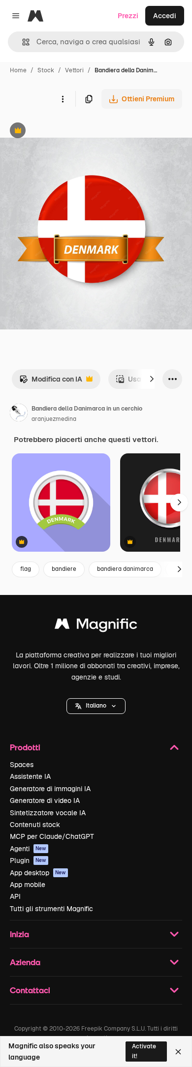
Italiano (96, 706)
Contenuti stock (35, 824)
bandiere (64, 569)
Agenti (28, 848)
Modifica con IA (50, 382)
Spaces (21, 764)
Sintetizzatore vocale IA (48, 812)
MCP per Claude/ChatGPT (52, 836)
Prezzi (128, 15)
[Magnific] (96, 626)
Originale (65, 131)
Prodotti (25, 747)
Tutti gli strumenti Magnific (51, 908)
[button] (96, 706)
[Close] (178, 1052)
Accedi (164, 15)
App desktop (38, 872)
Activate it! (144, 1051)
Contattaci (30, 990)
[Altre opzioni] (62, 99)
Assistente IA (30, 776)
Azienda (25, 962)
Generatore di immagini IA (50, 788)
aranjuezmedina (54, 419)
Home (18, 70)
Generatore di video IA (45, 800)
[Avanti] (151, 379)
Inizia (19, 934)
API (15, 896)
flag (25, 569)
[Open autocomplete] (21, 42)
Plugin (28, 860)
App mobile (27, 884)
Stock (45, 70)
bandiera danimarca (125, 569)
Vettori (74, 70)
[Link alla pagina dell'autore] (19, 414)
